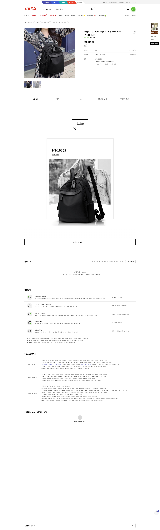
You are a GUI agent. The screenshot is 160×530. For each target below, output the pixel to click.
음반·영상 (43, 15)
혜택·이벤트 (153, 36)
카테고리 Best (124, 99)
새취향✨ (34, 15)
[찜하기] (133, 525)
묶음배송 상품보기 (114, 64)
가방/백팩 (46, 22)
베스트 (61, 15)
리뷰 (57, 99)
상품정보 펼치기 (78, 242)
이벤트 (73, 15)
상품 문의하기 (130, 262)
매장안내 (128, 2)
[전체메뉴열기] (26, 15)
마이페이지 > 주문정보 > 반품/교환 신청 (52, 364)
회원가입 (105, 2)
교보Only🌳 (102, 15)
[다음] (76, 54)
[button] (134, 32)
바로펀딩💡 (81, 15)
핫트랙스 (48, 9)
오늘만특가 (52, 15)
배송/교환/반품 (102, 99)
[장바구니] (127, 9)
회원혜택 (115, 2)
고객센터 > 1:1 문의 (86, 364)
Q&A (80, 99)
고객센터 (133, 2)
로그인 (110, 2)
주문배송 (122, 2)
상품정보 (35, 99)
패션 (38, 22)
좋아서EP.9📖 (91, 15)
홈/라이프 (30, 22)
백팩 (54, 22)
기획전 (152, 39)
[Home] (25, 22)
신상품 (67, 15)
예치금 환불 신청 (154, 43)
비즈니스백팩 (62, 22)
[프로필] (133, 9)
